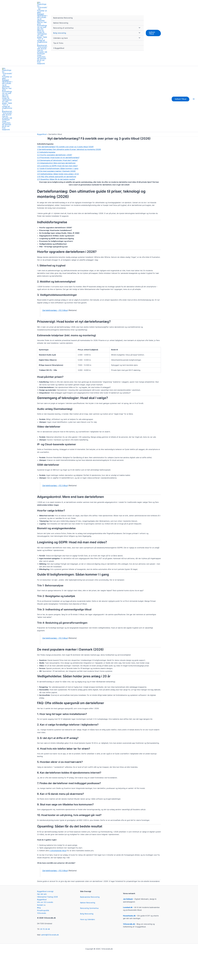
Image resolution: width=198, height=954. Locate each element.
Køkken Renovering (60, 23)
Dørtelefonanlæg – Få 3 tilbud (55, 310)
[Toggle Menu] (139, 27)
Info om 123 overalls (45, 902)
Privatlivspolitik (43, 910)
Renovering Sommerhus (89, 908)
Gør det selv (42, 894)
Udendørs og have (60, 38)
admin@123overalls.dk (50, 935)
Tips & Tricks (58, 43)
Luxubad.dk (127, 907)
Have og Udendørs (87, 919)
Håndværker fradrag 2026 (47, 897)
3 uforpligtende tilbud (57, 851)
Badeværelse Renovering (63, 18)
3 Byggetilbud (58, 48)
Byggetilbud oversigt (45, 891)
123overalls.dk (129, 924)
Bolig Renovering (86, 914)
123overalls (41, 913)
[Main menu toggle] (193, 99)
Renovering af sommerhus (63, 28)
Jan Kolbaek (128, 899)
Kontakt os (41, 905)
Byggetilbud (42, 134)
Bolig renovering (59, 33)
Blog (39, 908)
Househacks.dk (129, 916)
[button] (153, 33)
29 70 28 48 (45, 929)
